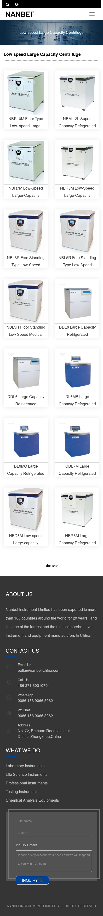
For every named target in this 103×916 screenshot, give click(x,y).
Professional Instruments (27, 783)
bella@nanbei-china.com (39, 670)
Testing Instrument (21, 791)
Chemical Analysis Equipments (32, 800)
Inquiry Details (26, 844)
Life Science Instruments (26, 774)
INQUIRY (30, 880)
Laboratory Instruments (25, 765)
